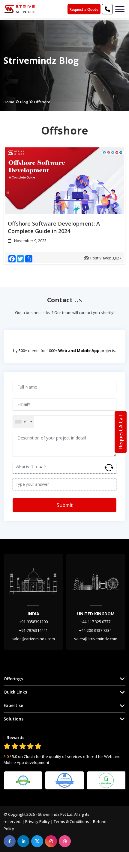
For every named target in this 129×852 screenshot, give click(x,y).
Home (9, 102)
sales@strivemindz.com (33, 638)
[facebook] (10, 841)
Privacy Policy (37, 821)
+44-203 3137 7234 (95, 630)
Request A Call (120, 432)
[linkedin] (23, 841)
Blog (24, 102)
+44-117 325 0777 (95, 621)
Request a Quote (84, 9)
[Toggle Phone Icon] (119, 9)
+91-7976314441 (33, 630)
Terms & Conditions (71, 821)
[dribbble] (65, 841)
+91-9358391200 (33, 621)
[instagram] (51, 841)
